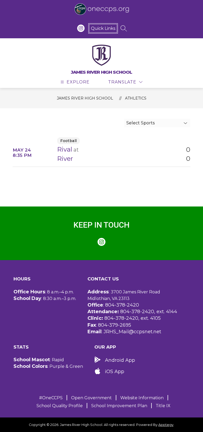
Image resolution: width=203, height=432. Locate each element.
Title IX (163, 405)
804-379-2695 (114, 325)
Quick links (103, 28)
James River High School (85, 98)
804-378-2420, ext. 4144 (148, 311)
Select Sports (140, 122)
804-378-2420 (122, 305)
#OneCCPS (51, 397)
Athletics (135, 98)
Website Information (142, 397)
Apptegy (165, 425)
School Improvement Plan (119, 405)
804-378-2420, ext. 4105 (132, 318)
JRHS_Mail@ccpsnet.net (132, 332)
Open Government (91, 397)
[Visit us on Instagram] (81, 28)
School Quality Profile (59, 405)
